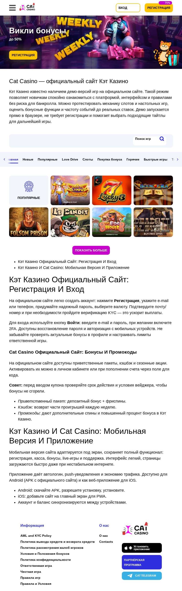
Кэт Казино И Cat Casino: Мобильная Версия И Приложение (73, 267)
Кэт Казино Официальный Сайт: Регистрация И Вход (67, 261)
